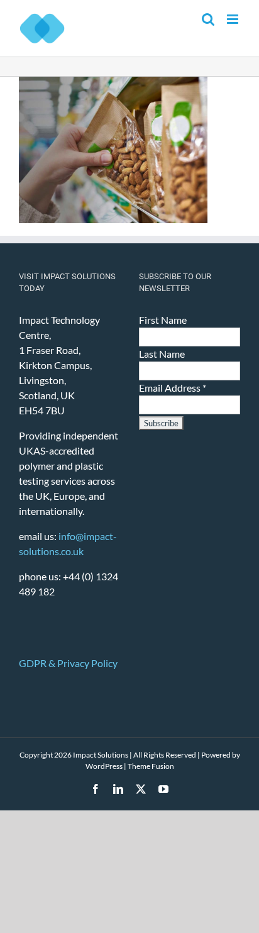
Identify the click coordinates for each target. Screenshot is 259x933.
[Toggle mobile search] (208, 19)
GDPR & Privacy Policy (68, 663)
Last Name (162, 354)
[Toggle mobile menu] (233, 19)
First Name (163, 320)
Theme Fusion (151, 766)
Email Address (172, 388)
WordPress (104, 766)
